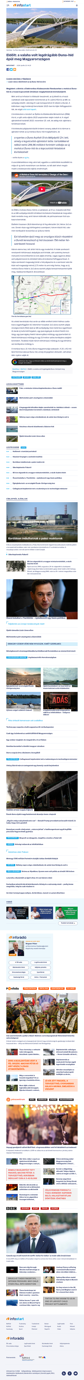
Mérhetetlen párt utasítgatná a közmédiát (23, 637)
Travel (45, 1208)
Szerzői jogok (45, 1373)
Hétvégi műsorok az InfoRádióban (29, 844)
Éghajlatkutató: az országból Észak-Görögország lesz (20, 687)
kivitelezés (16, 377)
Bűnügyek (48, 1326)
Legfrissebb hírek (29, 1343)
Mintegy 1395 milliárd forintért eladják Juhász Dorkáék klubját (32, 859)
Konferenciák (58, 988)
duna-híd (36, 377)
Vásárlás (42, 1099)
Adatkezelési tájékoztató (14, 1373)
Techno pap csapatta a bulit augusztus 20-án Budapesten (30, 727)
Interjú (34, 1326)
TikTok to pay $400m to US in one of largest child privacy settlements (60, 1301)
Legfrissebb (61, 1324)
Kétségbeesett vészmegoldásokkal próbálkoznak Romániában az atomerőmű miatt (40, 651)
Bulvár (47, 1324)
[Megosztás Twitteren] (11, 69)
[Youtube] (76, 1373)
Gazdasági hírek (47, 1346)
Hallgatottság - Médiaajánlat (31, 1371)
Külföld (8, 1326)
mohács (27, 377)
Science (54, 1208)
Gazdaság (9, 1329)
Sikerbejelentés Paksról (18, 555)
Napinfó (47, 1329)
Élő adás (19, 962)
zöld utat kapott (29, 110)
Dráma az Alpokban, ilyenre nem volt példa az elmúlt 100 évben (48, 872)
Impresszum (46, 1371)
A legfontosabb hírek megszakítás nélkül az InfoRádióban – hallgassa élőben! (56, 713)
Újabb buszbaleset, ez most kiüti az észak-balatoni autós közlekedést (57, 687)
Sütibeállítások (11, 1375)
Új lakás (71, 988)
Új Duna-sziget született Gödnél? (19, 710)
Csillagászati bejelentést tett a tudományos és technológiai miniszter (48, 759)
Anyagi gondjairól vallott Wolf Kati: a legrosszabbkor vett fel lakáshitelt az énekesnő (41, 1147)
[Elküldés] (14, 69)
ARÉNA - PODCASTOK (14, 1)
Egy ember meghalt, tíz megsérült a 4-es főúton (26, 740)
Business (25, 1208)
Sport (35, 1208)
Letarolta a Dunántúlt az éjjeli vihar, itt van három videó (29, 878)
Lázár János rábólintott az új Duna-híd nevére (27, 82)
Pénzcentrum (30, 988)
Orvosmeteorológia (12, 1346)
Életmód (34, 1329)
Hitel (32, 1099)
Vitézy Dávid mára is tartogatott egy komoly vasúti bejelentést (32, 766)
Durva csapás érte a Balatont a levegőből (23, 753)
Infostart (10, 65)
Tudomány (22, 1324)
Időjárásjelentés (65, 1343)
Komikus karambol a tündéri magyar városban (25, 746)
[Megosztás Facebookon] (7, 69)
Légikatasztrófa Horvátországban (42, 658)
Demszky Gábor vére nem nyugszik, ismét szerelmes (34, 644)
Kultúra (21, 1326)
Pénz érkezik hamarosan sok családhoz (25, 721)
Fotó (71, 1324)
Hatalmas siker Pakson (18, 852)
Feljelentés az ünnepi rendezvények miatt (26, 624)
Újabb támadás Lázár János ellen (19, 630)
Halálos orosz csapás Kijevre (19, 810)
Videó (59, 1329)
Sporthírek (27, 1346)
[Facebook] (70, 1373)
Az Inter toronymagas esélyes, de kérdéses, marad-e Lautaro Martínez (35, 893)
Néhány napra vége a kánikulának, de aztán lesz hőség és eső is (42, 865)
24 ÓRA (23, 447)
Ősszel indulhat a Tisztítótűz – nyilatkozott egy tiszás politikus (35, 618)
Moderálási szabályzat (32, 1373)
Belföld (23, 369)
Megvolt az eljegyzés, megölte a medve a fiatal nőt (40, 838)
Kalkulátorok (66, 1099)
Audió (59, 1326)
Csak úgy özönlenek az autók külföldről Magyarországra (29, 734)
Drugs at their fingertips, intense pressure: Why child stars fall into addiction (23, 1281)
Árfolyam (43, 988)
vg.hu (26, 158)
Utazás (53, 1099)
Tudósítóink (35, 1324)
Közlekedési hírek (47, 1343)
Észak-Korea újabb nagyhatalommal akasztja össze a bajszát (31, 814)
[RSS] (64, 1373)
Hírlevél (72, 1326)
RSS (52, 1373)
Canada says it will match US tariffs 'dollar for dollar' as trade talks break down (38, 1256)
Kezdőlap (15, 369)
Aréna (62, 1346)
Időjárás (72, 1329)
